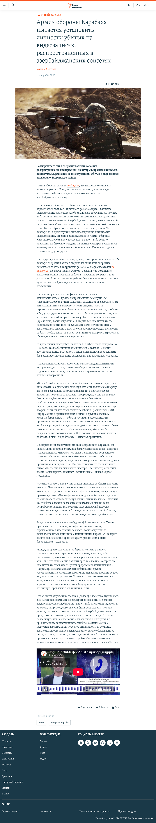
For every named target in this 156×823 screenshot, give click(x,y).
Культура (6, 764)
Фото (42, 753)
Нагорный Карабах (49, 15)
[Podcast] (117, 743)
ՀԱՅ (146, 5)
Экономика (8, 759)
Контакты (46, 811)
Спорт (5, 770)
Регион (6, 788)
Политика (7, 747)
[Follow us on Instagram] (102, 743)
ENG (138, 5)
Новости (6, 741)
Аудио (43, 759)
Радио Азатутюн (11, 811)
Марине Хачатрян (47, 69)
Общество (7, 753)
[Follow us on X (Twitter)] (88, 743)
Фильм (43, 747)
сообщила (73, 185)
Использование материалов (94, 811)
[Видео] (129, 5)
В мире (5, 794)
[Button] (112, 84)
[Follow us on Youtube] (95, 743)
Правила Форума (127, 811)
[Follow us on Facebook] (81, 743)
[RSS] (110, 743)
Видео (43, 741)
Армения (7, 776)
